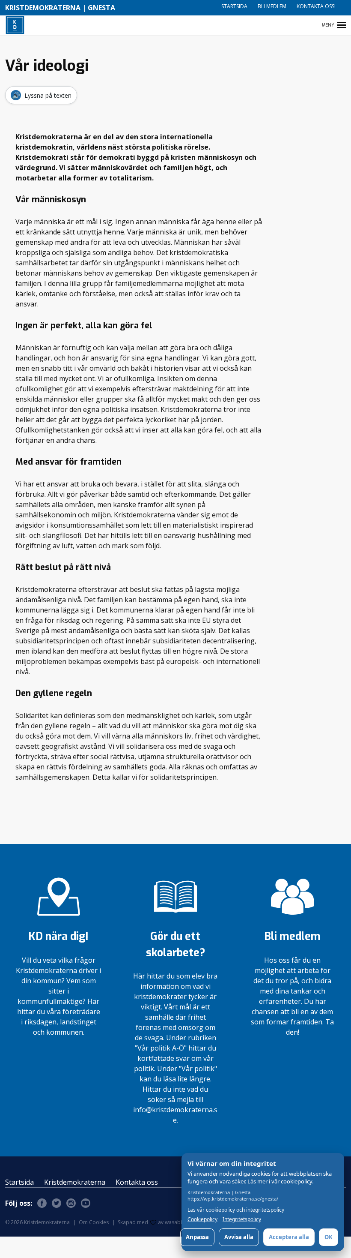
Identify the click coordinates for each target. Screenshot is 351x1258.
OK (328, 1237)
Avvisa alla (238, 1237)
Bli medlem (272, 6)
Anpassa (197, 1237)
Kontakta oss (137, 1182)
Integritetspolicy (242, 1219)
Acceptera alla (289, 1237)
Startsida (234, 6)
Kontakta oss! (316, 6)
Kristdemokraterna (74, 1182)
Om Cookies (94, 1222)
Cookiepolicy (202, 1219)
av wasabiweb (175, 1222)
